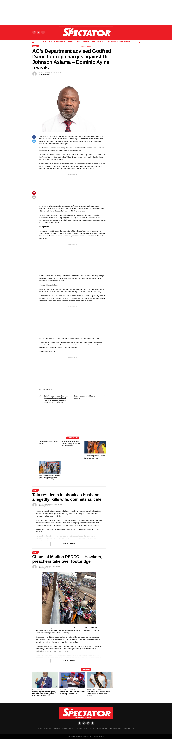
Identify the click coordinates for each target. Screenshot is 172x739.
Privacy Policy (86, 46)
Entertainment (59, 42)
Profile (86, 42)
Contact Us (101, 42)
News (50, 42)
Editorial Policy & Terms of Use (119, 42)
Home (44, 42)
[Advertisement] (86, 12)
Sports (70, 42)
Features (78, 42)
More (93, 42)
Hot (52, 389)
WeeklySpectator (44, 74)
